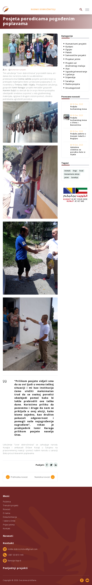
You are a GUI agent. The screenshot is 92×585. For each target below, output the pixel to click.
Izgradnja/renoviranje (76, 71)
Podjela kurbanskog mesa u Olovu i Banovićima (78, 121)
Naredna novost (44, 477)
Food (81, 171)
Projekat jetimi (72, 59)
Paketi (68, 52)
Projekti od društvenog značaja (75, 64)
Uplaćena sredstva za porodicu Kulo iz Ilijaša (77, 151)
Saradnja (69, 81)
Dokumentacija (10, 517)
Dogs (75, 171)
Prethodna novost (17, 477)
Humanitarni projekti (18, 70)
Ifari (67, 68)
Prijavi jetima (9, 524)
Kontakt (6, 528)
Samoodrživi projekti (75, 55)
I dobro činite (9, 521)
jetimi (66, 177)
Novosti (6, 509)
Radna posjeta (72, 84)
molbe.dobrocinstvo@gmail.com (22, 549)
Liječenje (69, 74)
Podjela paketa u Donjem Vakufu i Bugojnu (78, 136)
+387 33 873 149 (15, 555)
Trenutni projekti (10, 505)
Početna (7, 501)
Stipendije (70, 77)
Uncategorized (72, 88)
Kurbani (69, 46)
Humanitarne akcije (71, 174)
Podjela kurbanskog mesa (78, 107)
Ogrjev (68, 49)
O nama (6, 513)
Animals (67, 171)
